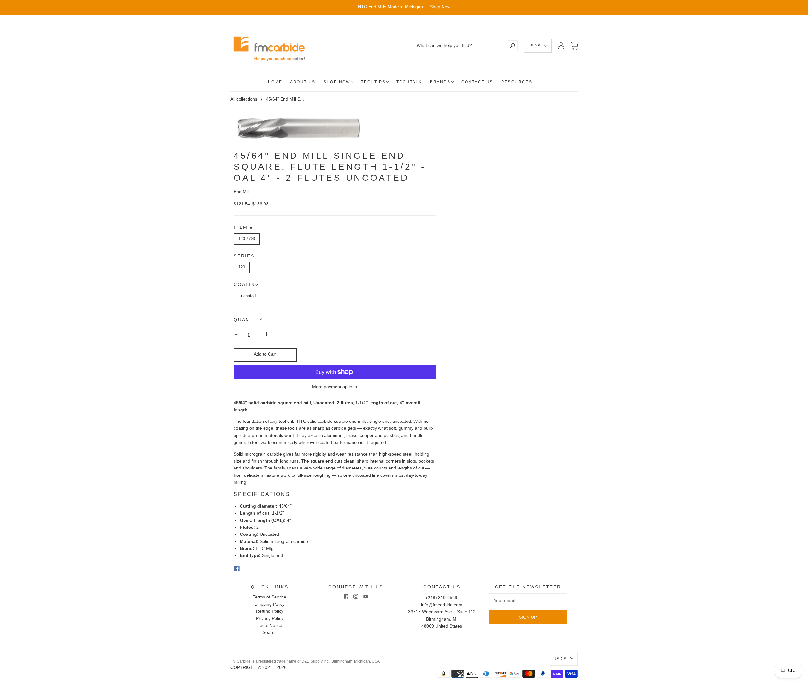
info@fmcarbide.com (441, 604)
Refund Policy (269, 611)
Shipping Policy (269, 604)
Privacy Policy (269, 618)
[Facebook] (236, 568)
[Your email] (528, 600)
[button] (538, 46)
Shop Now (337, 82)
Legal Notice (269, 625)
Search (270, 632)
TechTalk (409, 82)
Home (275, 82)
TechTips (373, 82)
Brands (440, 82)
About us (302, 82)
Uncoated (247, 295)
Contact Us (477, 82)
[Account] (561, 45)
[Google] (249, 568)
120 (241, 267)
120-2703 (246, 238)
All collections (243, 99)
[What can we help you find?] (462, 45)
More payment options (334, 386)
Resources (516, 82)
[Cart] (574, 45)
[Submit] (513, 45)
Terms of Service (269, 596)
